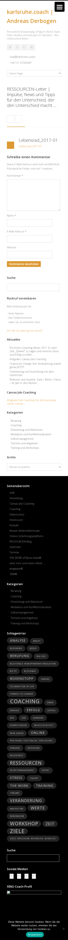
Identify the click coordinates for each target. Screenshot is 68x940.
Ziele (17, 831)
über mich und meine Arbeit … (27, 563)
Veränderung (26, 800)
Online (38, 733)
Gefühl (51, 710)
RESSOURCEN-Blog (21, 541)
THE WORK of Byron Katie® (25, 557)
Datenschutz (17, 514)
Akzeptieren (35, 934)
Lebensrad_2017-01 (38, 140)
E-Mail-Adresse (16, 231)
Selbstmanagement (22, 438)
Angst (37, 641)
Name (11, 215)
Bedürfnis (16, 648)
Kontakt (14, 525)
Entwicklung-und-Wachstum (27, 429)
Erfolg (33, 710)
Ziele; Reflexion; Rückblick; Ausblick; (33, 838)
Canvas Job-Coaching (22, 503)
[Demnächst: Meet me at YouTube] (32, 47)
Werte (38, 808)
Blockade (30, 671)
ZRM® (13, 574)
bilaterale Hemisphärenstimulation (33, 663)
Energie (14, 710)
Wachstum (16, 808)
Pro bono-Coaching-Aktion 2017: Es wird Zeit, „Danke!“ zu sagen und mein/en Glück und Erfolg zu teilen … (34, 351)
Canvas (45, 679)
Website (11, 247)
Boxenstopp (21, 678)
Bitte (13, 671)
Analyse (18, 640)
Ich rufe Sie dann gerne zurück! (24, 330)
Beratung (16, 420)
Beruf (33, 648)
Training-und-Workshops (25, 448)
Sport (46, 770)
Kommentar (15, 175)
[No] (63, 928)
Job (24, 718)
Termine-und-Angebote (24, 443)
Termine (14, 552)
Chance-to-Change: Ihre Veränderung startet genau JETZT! (35, 365)
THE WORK (19, 785)
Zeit (50, 824)
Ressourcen (26, 763)
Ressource (16, 755)
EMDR (50, 702)
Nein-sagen (17, 733)
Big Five (41, 656)
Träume (14, 793)
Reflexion (34, 748)
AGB (12, 492)
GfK (12, 718)
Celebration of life (22, 686)
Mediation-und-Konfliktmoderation (31, 434)
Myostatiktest (44, 725)
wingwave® (16, 568)
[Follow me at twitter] (24, 47)
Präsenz (15, 748)
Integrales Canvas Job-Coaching (28, 359)
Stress (16, 777)
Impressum (16, 520)
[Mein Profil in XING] (10, 47)
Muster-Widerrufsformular (25, 530)
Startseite (15, 547)
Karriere (38, 718)
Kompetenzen (18, 725)
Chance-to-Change (21, 694)
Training (44, 785)
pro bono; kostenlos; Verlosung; (31, 740)
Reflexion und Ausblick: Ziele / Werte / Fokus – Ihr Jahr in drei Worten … (35, 381)
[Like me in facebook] (17, 47)
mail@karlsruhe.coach (22, 57)
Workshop (24, 824)
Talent (34, 778)
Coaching (16, 425)
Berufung (19, 656)
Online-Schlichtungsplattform (26, 536)
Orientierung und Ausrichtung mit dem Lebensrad (32, 373)
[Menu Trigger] (60, 7)
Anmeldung (16, 498)
